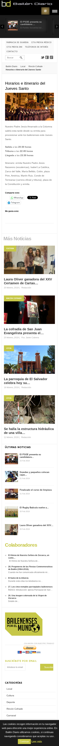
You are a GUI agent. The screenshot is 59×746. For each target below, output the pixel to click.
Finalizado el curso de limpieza (36, 490)
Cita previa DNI (14, 47)
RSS (45, 11)
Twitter (42, 57)
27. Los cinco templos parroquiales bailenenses (30, 587)
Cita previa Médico (41, 42)
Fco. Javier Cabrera (30, 337)
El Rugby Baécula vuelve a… (34, 507)
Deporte (11, 702)
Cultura (10, 248)
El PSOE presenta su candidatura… (30, 455)
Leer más (36, 741)
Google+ (51, 57)
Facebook (47, 57)
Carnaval (11, 715)
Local (22, 66)
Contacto (12, 51)
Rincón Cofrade (36, 66)
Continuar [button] (24, 741)
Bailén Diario (11, 66)
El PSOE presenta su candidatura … (31, 23)
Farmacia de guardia (17, 42)
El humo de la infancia (18, 578)
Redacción (26, 288)
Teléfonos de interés (36, 47)
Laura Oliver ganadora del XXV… (36, 525)
